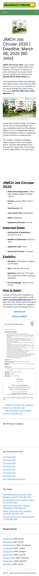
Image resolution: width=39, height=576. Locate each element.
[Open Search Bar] (36, 12)
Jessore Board (8, 555)
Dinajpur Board (8, 551)
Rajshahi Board (8, 561)
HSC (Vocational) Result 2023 (14, 479)
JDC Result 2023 (9, 473)
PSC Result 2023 (9, 463)
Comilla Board (8, 548)
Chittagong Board (9, 545)
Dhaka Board (8, 542)
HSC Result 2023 (9, 460)
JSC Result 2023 (9, 470)
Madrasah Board (9, 558)
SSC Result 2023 (9, 457)
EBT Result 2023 (9, 466)
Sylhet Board (8, 564)
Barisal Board (8, 539)
